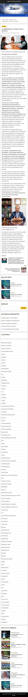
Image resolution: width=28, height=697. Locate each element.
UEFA (2, 613)
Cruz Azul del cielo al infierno (8, 326)
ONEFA (3, 561)
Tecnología (4, 593)
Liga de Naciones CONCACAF (8, 515)
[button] (26, 15)
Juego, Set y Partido (16, 284)
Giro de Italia (4, 472)
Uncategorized (5, 616)
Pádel (2, 564)
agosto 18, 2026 (15, 296)
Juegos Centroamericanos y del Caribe (10, 495)
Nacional (3, 553)
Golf (2, 478)
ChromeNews (20, 694)
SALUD (3, 579)
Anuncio (3, 363)
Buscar (4, 304)
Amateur (3, 360)
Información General (6, 492)
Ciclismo (3, 389)
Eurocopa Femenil (5, 435)
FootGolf (3, 449)
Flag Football (4, 446)
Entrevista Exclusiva (6, 429)
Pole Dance (4, 570)
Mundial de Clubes (6, 544)
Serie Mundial (4, 582)
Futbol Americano (5, 458)
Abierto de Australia (6, 345)
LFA (2, 512)
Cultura (3, 420)
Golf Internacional (5, 481)
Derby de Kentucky (6, 426)
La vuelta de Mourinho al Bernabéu (10, 329)
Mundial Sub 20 (5, 550)
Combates (3, 397)
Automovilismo (5, 368)
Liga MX (12, 663)
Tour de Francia (5, 605)
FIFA (2, 440)
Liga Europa (4, 518)
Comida (3, 400)
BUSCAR (23, 308)
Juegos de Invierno (6, 498)
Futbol (2, 455)
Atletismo (3, 365)
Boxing (3, 377)
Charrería (3, 386)
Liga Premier (4, 521)
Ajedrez (3, 354)
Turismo (3, 610)
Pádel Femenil (4, 567)
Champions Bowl (5, 383)
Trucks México (5, 608)
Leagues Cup (4, 510)
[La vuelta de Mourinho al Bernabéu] (5, 675)
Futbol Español (14, 673)
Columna (4, 26)
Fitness (3, 443)
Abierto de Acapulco (6, 342)
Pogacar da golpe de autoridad (9, 323)
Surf (2, 587)
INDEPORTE (4, 487)
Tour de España (5, 602)
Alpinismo (3, 357)
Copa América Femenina (7, 409)
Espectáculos (4, 432)
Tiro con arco (4, 599)
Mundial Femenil (5, 547)
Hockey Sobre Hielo (6, 484)
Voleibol (3, 619)
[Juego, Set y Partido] (5, 284)
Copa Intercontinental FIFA (8, 414)
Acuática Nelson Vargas (7, 351)
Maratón (3, 527)
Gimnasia (3, 469)
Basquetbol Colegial (6, 371)
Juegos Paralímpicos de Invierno (9, 507)
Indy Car (3, 489)
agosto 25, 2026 (15, 286)
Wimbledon (4, 622)
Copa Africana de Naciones (8, 406)
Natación (3, 556)
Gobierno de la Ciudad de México (9, 475)
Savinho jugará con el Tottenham (9, 318)
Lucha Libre (4, 524)
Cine (2, 391)
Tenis (2, 596)
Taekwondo (4, 590)
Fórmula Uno (4, 452)
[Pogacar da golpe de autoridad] (5, 655)
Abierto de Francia (6, 348)
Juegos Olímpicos (5, 501)
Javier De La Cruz (6, 33)
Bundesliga (4, 380)
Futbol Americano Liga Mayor (8, 461)
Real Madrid (4, 576)
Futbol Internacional (15, 632)
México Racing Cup (6, 533)
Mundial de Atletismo (6, 541)
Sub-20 (3, 584)
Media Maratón (5, 530)
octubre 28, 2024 (15, 33)
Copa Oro (3, 417)
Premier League (5, 573)
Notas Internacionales (6, 559)
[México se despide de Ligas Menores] (5, 645)
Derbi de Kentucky (6, 423)
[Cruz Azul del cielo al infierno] (5, 665)
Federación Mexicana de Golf (8, 438)
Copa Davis (4, 412)
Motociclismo (4, 536)
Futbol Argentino (5, 463)
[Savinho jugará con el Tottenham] (5, 635)
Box (2, 374)
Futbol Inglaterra (5, 466)
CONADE (3, 403)
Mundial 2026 (4, 538)
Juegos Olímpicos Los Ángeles (8, 504)
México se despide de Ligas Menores (10, 320)
